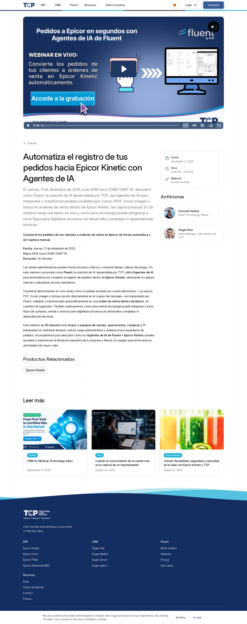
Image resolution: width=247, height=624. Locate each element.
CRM (58, 5)
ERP (43, 5)
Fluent (74, 5)
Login (188, 5)
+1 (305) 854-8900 (33, 531)
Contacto (213, 5)
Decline (181, 617)
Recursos (90, 5)
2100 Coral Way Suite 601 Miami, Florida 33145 (47, 526)
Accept (197, 617)
